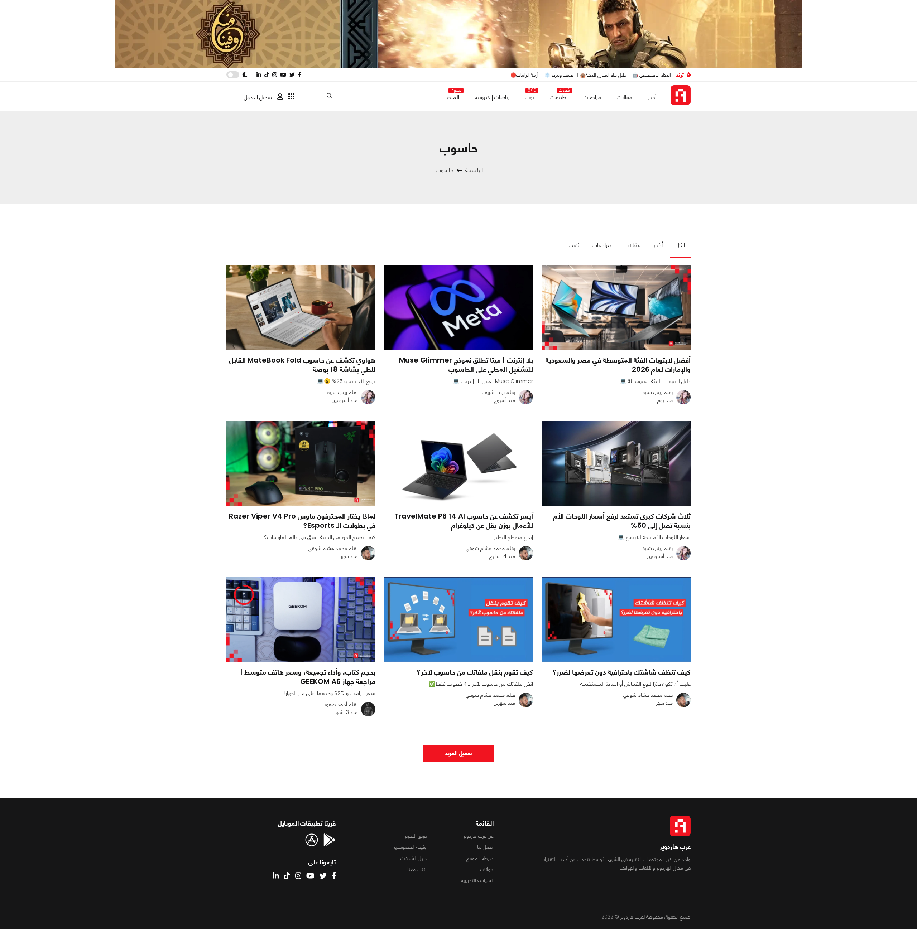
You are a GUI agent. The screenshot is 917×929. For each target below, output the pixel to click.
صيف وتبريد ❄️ (559, 75)
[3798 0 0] (616, 619)
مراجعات (592, 97)
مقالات (624, 97)
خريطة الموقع (480, 858)
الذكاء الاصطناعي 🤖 (651, 75)
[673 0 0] (616, 463)
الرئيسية (474, 170)
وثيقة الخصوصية (410, 847)
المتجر (452, 96)
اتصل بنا (485, 847)
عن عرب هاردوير (479, 836)
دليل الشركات (413, 858)
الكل (680, 245)
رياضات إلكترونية (492, 97)
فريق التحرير (416, 836)
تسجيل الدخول (259, 97)
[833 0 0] (300, 307)
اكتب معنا (417, 869)
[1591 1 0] (300, 463)
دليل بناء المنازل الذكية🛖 (603, 75)
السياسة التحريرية (477, 880)
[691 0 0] (616, 307)
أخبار (652, 97)
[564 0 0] (458, 463)
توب (529, 96)
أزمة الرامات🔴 (524, 75)
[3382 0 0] (458, 619)
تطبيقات (559, 96)
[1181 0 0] (458, 307)
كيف (574, 245)
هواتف (487, 869)
